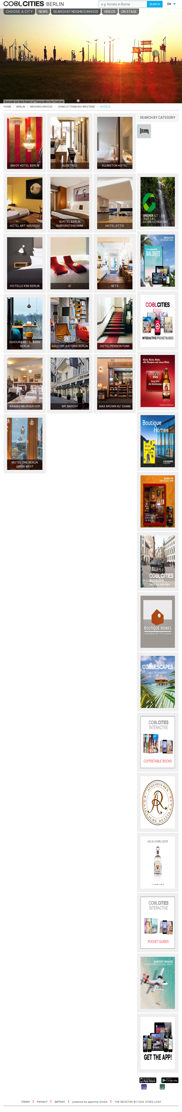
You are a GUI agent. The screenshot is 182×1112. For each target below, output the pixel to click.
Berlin (20, 106)
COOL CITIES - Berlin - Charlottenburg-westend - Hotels (24, 4)
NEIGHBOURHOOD (41, 106)
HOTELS (105, 106)
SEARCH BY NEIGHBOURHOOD (75, 12)
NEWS (43, 12)
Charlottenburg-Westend (76, 106)
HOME (7, 106)
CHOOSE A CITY (19, 12)
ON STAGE (129, 12)
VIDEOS (109, 12)
